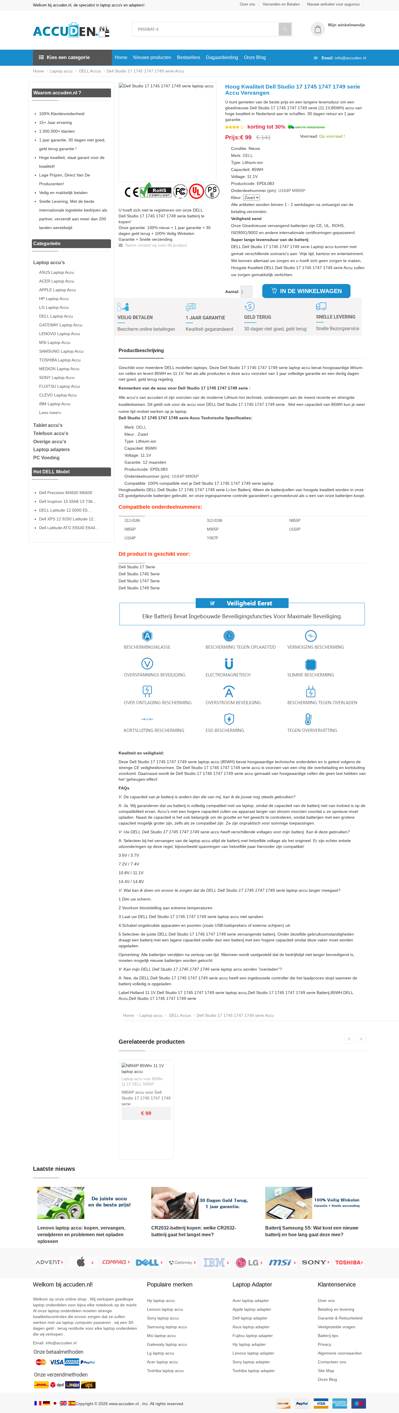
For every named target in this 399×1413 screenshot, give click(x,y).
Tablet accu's (48, 425)
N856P (130, 529)
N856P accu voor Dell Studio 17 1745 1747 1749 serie (146, 1098)
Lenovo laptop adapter (253, 1353)
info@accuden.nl (350, 58)
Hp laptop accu (161, 1300)
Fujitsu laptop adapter (253, 1335)
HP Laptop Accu (54, 298)
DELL (248, 155)
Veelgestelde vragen (336, 1326)
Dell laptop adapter (250, 1318)
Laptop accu (61, 71)
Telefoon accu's (50, 433)
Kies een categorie (68, 57)
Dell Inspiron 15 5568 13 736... (67, 501)
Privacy (324, 1344)
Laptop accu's (49, 262)
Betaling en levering (336, 1309)
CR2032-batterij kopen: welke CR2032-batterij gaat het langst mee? (193, 1231)
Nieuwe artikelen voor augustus (333, 4)
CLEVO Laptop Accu (58, 395)
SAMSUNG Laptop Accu (61, 351)
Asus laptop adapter (251, 1326)
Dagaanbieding (222, 57)
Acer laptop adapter (251, 1300)
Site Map (326, 1370)
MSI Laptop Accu (54, 342)
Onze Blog (255, 57)
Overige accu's (49, 441)
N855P (295, 520)
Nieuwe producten (152, 57)
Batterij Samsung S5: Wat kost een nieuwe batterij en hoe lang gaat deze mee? (311, 1231)
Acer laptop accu (162, 1362)
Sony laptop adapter (251, 1362)
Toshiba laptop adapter (254, 1370)
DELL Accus (89, 71)
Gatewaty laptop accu (167, 1344)
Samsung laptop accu (167, 1326)
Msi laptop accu (161, 1335)
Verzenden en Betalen (281, 4)
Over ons (247, 4)
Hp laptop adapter (249, 1344)
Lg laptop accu (160, 1353)
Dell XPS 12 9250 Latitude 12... (68, 519)
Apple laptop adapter (252, 1309)
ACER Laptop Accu (56, 281)
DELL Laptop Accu (56, 316)
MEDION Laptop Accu (59, 368)
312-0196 (214, 520)
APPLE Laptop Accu (57, 290)
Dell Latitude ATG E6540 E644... (69, 527)
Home (121, 57)
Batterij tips (328, 1335)
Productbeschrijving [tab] (141, 350)
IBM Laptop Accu (54, 403)
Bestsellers (188, 57)
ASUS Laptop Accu (56, 272)
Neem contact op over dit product (155, 245)
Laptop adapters (51, 449)
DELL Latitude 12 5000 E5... (65, 510)
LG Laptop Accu (54, 307)
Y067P (212, 538)
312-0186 (132, 520)
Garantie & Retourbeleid (340, 1318)
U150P (295, 529)
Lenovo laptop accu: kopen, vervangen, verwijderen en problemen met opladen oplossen (81, 1234)
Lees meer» (50, 412)
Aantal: (232, 291)
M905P (298, 190)
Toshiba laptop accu (165, 1370)
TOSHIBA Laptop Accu (60, 360)
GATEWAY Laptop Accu (60, 325)
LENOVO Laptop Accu (59, 333)
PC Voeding (46, 457)
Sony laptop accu (163, 1318)
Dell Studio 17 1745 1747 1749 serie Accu (145, 71)
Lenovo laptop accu (165, 1309)
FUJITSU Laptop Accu (59, 386)
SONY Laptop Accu (56, 377)
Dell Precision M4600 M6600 (65, 492)
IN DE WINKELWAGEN (310, 291)
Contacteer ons (332, 1362)
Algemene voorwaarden (340, 1353)
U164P (284, 190)
